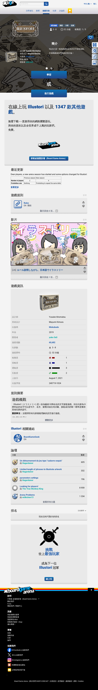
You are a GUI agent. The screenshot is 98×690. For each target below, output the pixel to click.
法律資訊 (53, 681)
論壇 (9, 640)
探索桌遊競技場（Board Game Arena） (49, 158)
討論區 (62, 11)
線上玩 (49, 579)
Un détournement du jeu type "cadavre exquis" (41, 461)
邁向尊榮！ (11, 624)
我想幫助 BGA (12, 619)
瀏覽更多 (49, 420)
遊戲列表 (46, 11)
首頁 (9, 633)
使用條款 (61, 681)
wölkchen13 (27, 497)
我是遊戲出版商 (13, 615)
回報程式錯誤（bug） (15, 622)
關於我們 (10, 601)
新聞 (38, 11)
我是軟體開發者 (13, 617)
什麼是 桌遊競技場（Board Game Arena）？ (23, 599)
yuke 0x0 (29, 62)
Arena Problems (27, 495)
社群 (54, 11)
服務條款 (68, 681)
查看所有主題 (49, 502)
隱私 (75, 681)
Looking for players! (29, 486)
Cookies (81, 681)
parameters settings (29, 478)
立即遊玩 (29, 11)
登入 (94, 4)
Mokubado (30, 56)
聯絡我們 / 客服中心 (14, 606)
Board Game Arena (21, 681)
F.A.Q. (9, 604)
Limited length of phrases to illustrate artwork (41, 469)
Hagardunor (27, 463)
